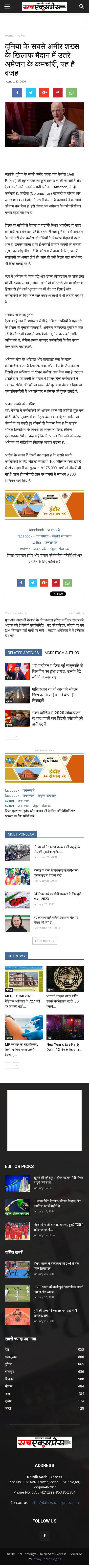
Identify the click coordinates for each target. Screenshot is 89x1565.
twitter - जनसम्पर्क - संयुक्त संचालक (44, 549)
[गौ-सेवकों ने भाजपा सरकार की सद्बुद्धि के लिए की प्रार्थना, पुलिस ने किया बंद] (17, 852)
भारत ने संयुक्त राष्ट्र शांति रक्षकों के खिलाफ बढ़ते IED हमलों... (62, 1001)
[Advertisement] (44, 22)
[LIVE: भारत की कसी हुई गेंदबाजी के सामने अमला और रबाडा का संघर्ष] (17, 1293)
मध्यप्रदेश (11, 1356)
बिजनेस (9, 1378)
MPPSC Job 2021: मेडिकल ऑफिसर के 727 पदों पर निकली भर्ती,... (22, 1001)
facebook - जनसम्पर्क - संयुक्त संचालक (44, 536)
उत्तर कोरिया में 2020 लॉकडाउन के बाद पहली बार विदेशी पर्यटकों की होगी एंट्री (57, 718)
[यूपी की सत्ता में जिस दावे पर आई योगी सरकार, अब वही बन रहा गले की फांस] (17, 1316)
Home (9, 35)
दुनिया (21, 35)
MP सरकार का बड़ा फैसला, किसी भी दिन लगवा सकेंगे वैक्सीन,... (21, 1050)
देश (49, 1038)
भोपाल (9, 989)
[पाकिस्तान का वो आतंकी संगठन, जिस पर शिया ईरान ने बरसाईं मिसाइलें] (17, 694)
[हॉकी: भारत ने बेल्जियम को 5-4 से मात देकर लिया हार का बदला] (17, 1269)
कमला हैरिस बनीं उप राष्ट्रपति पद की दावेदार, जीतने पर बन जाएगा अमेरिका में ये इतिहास (64, 625)
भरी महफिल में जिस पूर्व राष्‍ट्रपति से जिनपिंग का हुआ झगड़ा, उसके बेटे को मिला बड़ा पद (57, 671)
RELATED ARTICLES (23, 653)
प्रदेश (8, 1401)
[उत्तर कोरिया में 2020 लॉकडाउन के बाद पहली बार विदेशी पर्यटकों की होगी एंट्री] (17, 718)
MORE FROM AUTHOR (62, 653)
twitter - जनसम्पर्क (44, 542)
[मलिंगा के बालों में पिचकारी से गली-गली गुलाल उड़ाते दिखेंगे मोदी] (17, 876)
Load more (43, 941)
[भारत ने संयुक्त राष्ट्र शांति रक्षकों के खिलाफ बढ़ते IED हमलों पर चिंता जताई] (65, 979)
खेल (7, 1393)
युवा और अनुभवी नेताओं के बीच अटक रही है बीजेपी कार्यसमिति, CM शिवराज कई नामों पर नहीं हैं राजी (24, 628)
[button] (82, 6)
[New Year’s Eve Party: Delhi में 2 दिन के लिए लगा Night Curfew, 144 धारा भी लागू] (65, 1027)
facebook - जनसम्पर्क (44, 530)
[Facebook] (44, 1536)
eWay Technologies (47, 1559)
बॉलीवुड (9, 1371)
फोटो (8, 1408)
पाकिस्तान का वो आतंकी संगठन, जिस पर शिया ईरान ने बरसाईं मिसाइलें (55, 695)
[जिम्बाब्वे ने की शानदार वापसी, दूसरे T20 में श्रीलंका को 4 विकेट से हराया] (17, 1231)
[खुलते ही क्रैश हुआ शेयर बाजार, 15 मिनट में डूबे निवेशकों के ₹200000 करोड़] (17, 1183)
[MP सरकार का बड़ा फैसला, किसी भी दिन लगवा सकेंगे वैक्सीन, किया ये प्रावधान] (24, 1027)
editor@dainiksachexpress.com (54, 1502)
